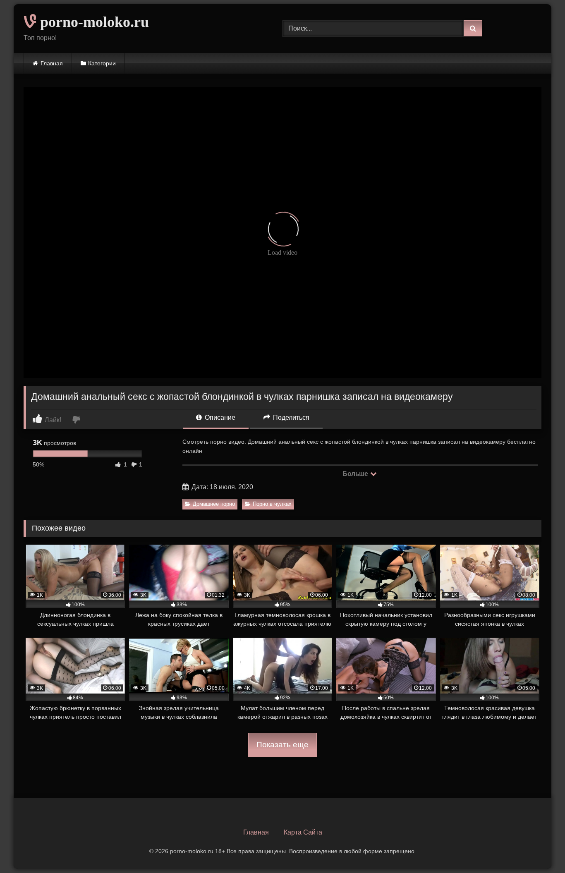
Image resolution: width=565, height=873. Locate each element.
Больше (355, 473)
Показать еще (282, 744)
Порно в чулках (272, 504)
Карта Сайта (303, 832)
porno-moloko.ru (92, 22)
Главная (52, 63)
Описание (219, 417)
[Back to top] (539, 848)
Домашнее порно (214, 504)
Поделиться (290, 417)
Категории (102, 63)
